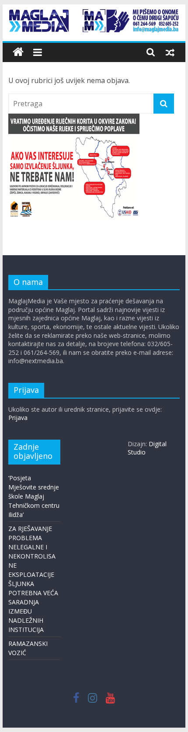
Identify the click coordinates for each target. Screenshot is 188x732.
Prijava (18, 417)
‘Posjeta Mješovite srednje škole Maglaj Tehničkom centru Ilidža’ (33, 496)
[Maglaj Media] (18, 52)
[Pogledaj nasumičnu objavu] (170, 52)
